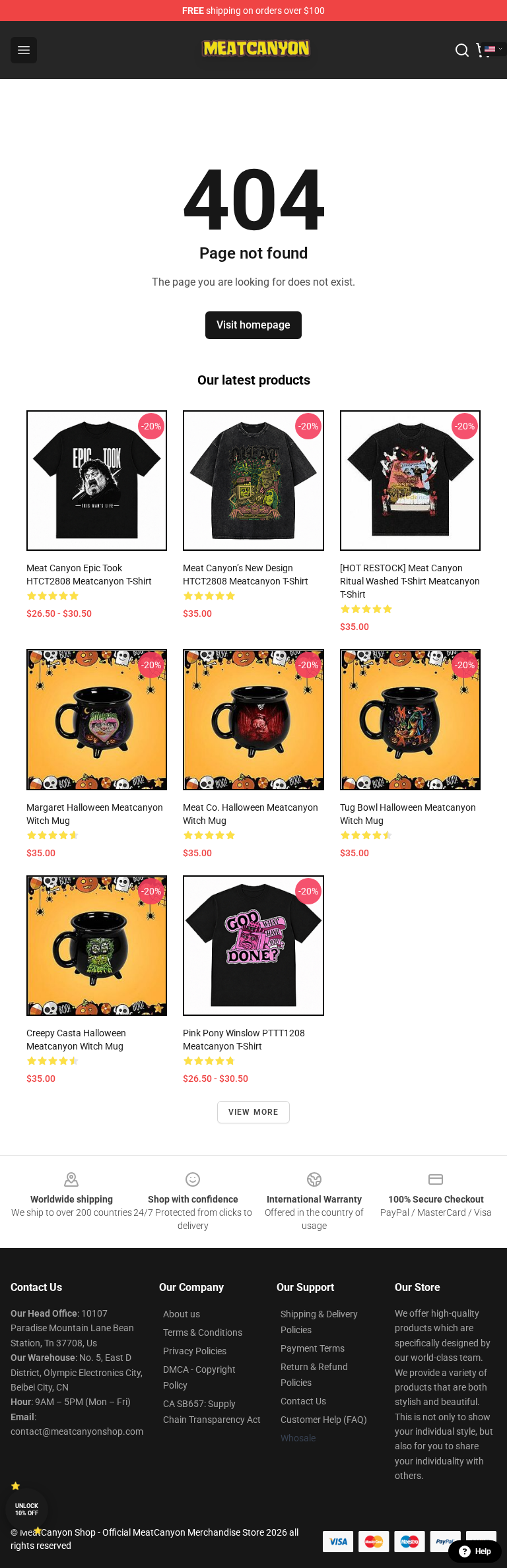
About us (181, 1314)
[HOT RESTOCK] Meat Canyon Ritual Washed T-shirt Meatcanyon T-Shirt (410, 581)
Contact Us (303, 1401)
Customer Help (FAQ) (324, 1419)
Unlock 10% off (26, 1510)
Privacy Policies (194, 1351)
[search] (462, 50)
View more (253, 1112)
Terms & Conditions (202, 1332)
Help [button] (483, 1551)
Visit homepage (253, 325)
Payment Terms (313, 1348)
